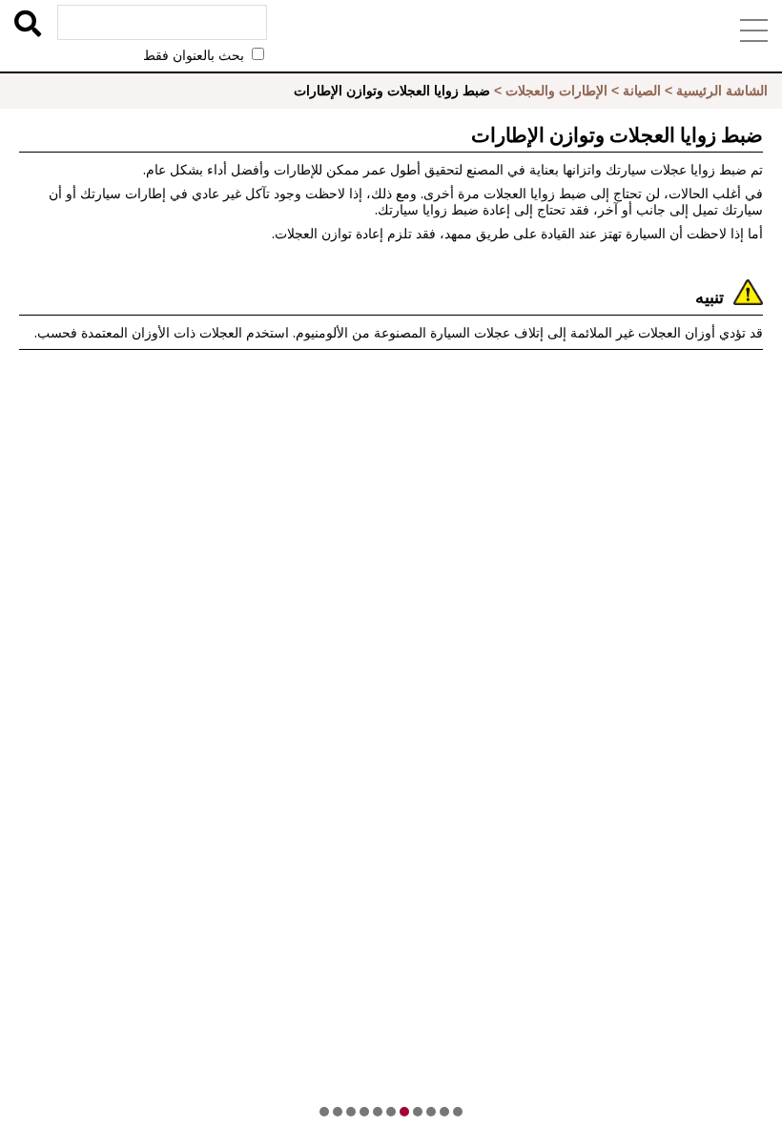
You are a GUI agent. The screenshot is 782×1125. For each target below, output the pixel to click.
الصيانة (642, 90)
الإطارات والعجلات (556, 90)
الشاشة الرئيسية (722, 90)
